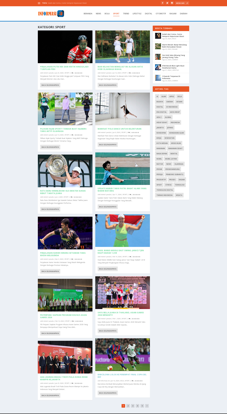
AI (157, 96)
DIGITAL (148, 14)
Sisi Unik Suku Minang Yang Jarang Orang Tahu (173, 56)
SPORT (116, 14)
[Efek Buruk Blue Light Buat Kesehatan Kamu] (158, 67)
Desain (179, 101)
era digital (161, 112)
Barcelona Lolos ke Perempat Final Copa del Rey (122, 375)
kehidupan (161, 133)
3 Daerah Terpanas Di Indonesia (171, 77)
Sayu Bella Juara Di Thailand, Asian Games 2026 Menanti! (121, 313)
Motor (160, 164)
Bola (180, 96)
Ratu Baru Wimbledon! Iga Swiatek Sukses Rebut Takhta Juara (63, 192)
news (168, 164)
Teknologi (179, 185)
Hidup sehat (162, 122)
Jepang (170, 127)
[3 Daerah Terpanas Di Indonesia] (158, 78)
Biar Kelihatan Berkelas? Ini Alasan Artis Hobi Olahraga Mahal (120, 67)
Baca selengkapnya (50, 85)
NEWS (98, 14)
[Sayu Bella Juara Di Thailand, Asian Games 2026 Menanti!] (122, 292)
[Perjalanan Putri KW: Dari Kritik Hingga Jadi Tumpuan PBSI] (65, 46)
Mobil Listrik (171, 159)
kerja (159, 138)
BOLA (107, 14)
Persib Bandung (172, 169)
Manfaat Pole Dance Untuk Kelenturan (120, 129)
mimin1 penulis (49, 73)
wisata (179, 195)
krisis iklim (176, 143)
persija (160, 174)
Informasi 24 (105, 381)
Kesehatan (169, 138)
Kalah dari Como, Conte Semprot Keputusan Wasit (173, 35)
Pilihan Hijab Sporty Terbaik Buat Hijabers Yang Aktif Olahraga (63, 130)
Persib (159, 169)
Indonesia (175, 122)
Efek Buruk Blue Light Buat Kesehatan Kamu (173, 67)
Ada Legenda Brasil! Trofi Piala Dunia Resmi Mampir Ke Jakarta (64, 378)
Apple (171, 96)
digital (160, 107)
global (168, 117)
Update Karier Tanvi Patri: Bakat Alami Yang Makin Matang (122, 189)
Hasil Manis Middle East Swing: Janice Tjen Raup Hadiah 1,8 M (121, 251)
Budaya (160, 101)
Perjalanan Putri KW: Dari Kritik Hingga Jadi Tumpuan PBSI (64, 67)
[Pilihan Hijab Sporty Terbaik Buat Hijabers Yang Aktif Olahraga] (65, 109)
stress (168, 185)
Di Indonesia (171, 107)
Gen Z (159, 117)
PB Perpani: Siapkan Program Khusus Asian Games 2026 (63, 316)
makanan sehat (175, 148)
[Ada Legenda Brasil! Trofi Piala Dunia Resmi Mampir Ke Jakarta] (65, 357)
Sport (159, 185)
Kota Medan (162, 143)
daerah (169, 101)
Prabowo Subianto (174, 174)
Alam (164, 96)
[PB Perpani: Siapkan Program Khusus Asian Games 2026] (65, 295)
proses (172, 179)
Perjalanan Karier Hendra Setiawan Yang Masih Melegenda (63, 254)
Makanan (161, 148)
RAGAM (173, 14)
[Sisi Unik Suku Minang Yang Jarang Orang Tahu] (158, 57)
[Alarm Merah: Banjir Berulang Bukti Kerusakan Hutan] (158, 46)
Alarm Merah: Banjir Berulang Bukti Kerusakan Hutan (174, 46)
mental (173, 153)
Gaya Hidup (175, 112)
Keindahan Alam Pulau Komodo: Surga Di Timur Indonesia (70, 3)
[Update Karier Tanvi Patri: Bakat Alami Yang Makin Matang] (122, 168)
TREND (126, 14)
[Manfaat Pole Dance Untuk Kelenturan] (122, 109)
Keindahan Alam (176, 133)
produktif (161, 179)
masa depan (162, 153)
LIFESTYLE (137, 14)
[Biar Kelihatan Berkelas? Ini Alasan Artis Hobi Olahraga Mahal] (122, 46)
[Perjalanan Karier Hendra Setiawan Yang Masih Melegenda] (65, 233)
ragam (182, 179)
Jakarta (160, 127)
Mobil (159, 159)
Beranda (88, 14)
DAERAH (183, 14)
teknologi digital (165, 190)
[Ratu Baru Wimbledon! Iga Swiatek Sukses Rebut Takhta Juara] (65, 171)
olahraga (179, 164)
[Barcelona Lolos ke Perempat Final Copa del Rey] (122, 354)
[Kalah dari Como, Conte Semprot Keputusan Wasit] (158, 36)
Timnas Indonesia (164, 195)
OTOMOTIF (161, 14)
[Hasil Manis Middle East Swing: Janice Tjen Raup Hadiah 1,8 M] (122, 230)
